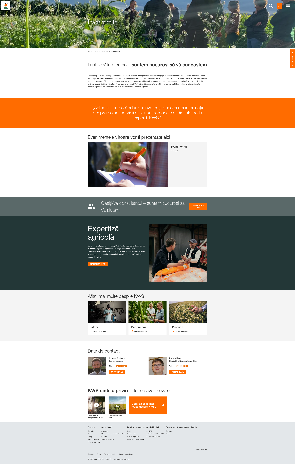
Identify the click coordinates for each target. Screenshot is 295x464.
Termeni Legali (109, 454)
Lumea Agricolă (133, 437)
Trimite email (117, 372)
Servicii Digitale (153, 427)
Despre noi (170, 427)
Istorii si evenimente (136, 427)
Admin (194, 427)
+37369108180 (181, 366)
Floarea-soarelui (94, 442)
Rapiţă (90, 437)
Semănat (104, 431)
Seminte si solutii (107, 439)
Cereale (91, 431)
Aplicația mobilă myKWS (155, 434)
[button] (96, 407)
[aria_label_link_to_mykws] (279, 6)
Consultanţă (106, 427)
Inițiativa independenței (135, 439)
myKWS (149, 431)
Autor (99, 454)
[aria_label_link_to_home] (5, 6)
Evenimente (131, 434)
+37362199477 (121, 366)
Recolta (104, 437)
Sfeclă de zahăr (93, 439)
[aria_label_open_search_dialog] (270, 5)
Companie (169, 431)
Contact (91, 454)
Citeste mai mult (97, 264)
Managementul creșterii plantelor (113, 434)
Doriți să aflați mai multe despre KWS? (144, 405)
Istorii (129, 431)
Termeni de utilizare (126, 454)
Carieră (168, 434)
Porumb (90, 434)
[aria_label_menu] (288, 5)
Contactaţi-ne (183, 427)
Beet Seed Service (153, 437)
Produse (91, 427)
